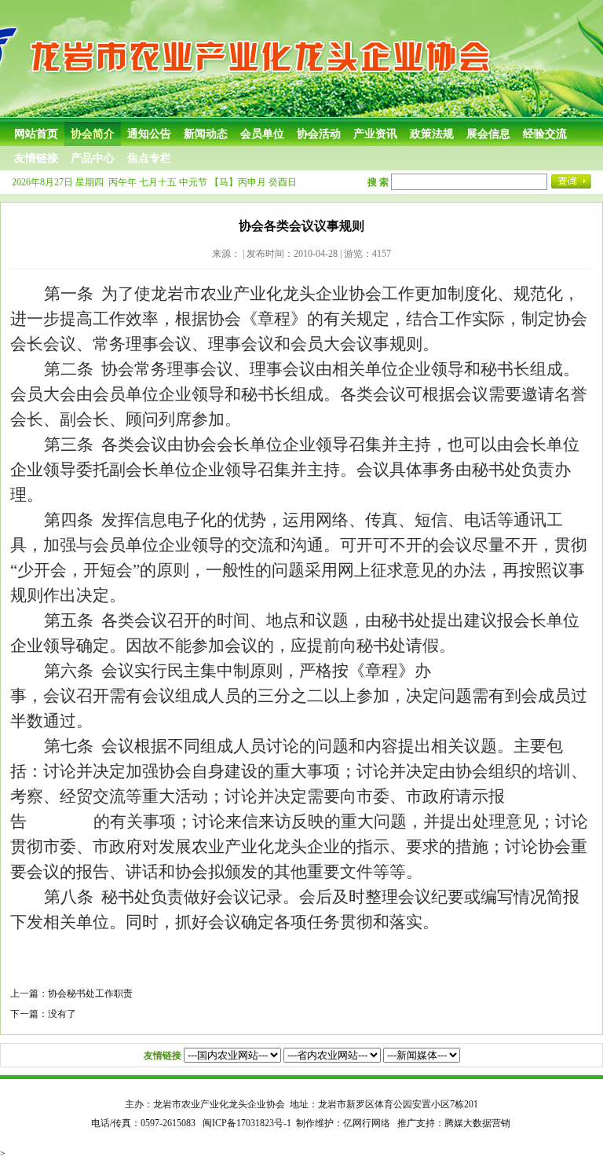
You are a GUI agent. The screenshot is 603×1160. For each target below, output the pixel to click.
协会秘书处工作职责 (90, 993)
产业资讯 (375, 134)
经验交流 (545, 134)
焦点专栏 (149, 158)
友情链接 (36, 158)
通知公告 (149, 134)
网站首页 (36, 134)
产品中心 (93, 158)
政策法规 (432, 134)
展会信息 (488, 134)
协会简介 (93, 134)
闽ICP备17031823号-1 (247, 1123)
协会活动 (319, 134)
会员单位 (262, 134)
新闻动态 (206, 134)
